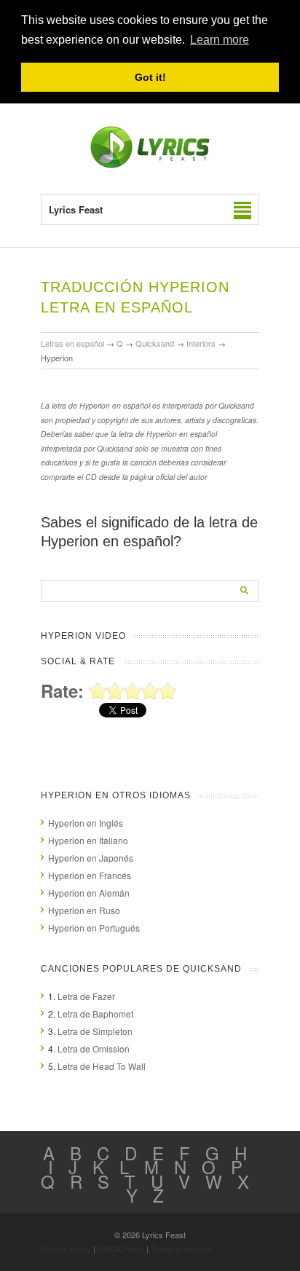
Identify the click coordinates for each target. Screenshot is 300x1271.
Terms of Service (181, 1248)
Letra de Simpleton (95, 1031)
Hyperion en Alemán (89, 892)
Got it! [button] (150, 77)
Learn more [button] (219, 40)
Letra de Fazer (86, 996)
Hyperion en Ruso (84, 910)
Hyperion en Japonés (90, 857)
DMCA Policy (121, 1248)
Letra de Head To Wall (102, 1066)
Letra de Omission (94, 1048)
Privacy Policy (66, 1248)
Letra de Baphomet (95, 1013)
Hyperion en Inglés (85, 822)
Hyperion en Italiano (88, 840)
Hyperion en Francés (89, 875)
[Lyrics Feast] (150, 165)
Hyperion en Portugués (94, 927)
